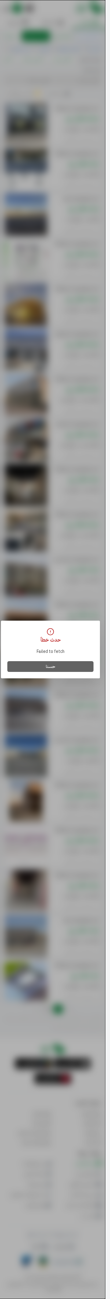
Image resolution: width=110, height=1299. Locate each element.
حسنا (50, 666)
